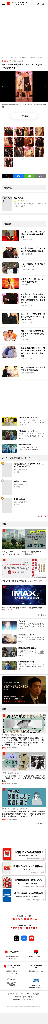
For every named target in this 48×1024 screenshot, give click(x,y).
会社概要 (11, 994)
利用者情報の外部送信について (23, 1000)
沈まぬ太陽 (18, 198)
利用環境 (18, 997)
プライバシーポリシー (23, 994)
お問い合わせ (27, 997)
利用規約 (36, 994)
